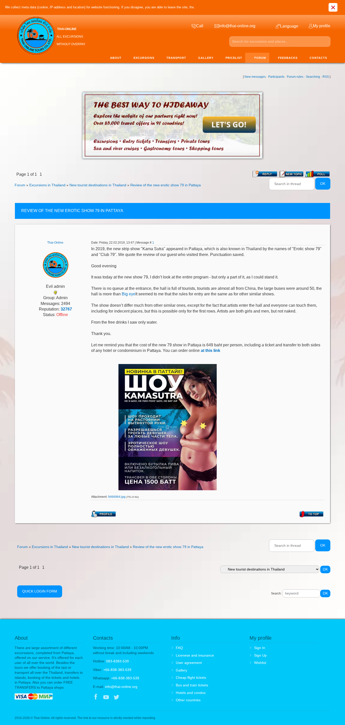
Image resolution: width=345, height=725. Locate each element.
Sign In (259, 648)
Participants (276, 77)
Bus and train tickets (192, 685)
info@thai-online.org (121, 687)
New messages (255, 77)
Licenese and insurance (195, 655)
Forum (20, 185)
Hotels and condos (191, 693)
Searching (313, 77)
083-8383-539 (117, 661)
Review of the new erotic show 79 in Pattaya (165, 185)
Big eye (128, 294)
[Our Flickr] (137, 697)
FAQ (179, 648)
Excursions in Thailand (47, 185)
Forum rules (295, 77)
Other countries (188, 700)
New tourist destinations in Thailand (97, 185)
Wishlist (260, 663)
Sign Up (260, 655)
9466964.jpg (117, 497)
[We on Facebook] (95, 697)
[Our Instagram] (127, 697)
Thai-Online (55, 242)
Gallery (181, 670)
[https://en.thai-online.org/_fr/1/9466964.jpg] (167, 427)
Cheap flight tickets (191, 678)
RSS (326, 77)
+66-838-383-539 (117, 670)
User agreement (189, 663)
